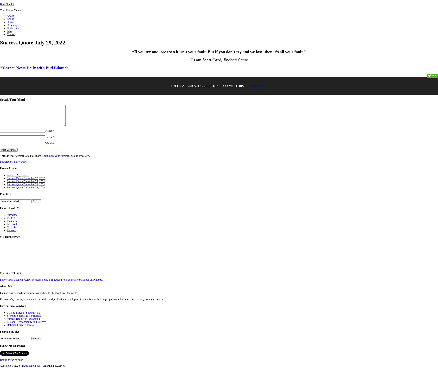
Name (48, 130)
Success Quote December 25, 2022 (26, 178)
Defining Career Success (20, 324)
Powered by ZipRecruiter (13, 161)
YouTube (12, 227)
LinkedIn (12, 221)
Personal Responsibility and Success (26, 321)
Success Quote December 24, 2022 (26, 181)
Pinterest (11, 230)
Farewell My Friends (18, 175)
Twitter (11, 217)
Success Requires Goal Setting (23, 318)
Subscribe (12, 214)
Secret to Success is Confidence (24, 315)
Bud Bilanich (7, 4)
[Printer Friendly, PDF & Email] (432, 75)
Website (49, 143)
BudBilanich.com (31, 365)
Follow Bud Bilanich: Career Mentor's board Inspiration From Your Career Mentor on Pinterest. (51, 279)
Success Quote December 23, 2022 (26, 184)
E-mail (49, 137)
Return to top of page (11, 359)
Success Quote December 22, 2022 (26, 187)
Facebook (12, 224)
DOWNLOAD (259, 86)
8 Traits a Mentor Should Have (23, 312)
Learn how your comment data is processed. (66, 155)
